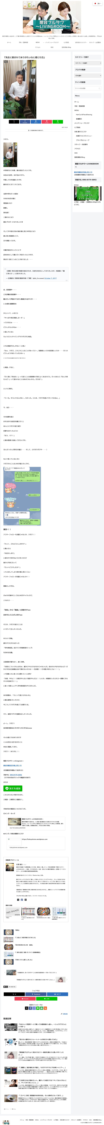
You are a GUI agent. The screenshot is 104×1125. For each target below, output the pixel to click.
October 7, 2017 (50, 278)
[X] (18, 899)
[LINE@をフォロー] (37, 1008)
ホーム (76, 102)
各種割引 (79, 119)
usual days (17, 914)
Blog (49, 914)
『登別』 (8, 917)
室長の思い (13, 986)
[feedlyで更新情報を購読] (41, 1008)
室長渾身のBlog (79, 157)
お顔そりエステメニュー (84, 136)
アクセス (77, 148)
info (34, 914)
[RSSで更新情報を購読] (45, 1008)
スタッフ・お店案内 (81, 144)
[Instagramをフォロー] (34, 1008)
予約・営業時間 (79, 106)
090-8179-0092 (16, 775)
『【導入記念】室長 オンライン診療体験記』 (59, 918)
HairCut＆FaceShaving (84, 114)
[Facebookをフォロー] (30, 1008)
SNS (76, 153)
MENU (76, 110)
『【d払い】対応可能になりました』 (27, 918)
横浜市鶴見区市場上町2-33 (12, 765)
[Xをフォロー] (26, 1008)
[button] (99, 88)
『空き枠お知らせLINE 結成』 (43, 917)
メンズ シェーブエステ (81, 123)
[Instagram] (25, 899)
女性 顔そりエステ (80, 131)
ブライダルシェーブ (82, 140)
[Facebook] (21, 899)
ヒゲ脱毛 (77, 127)
